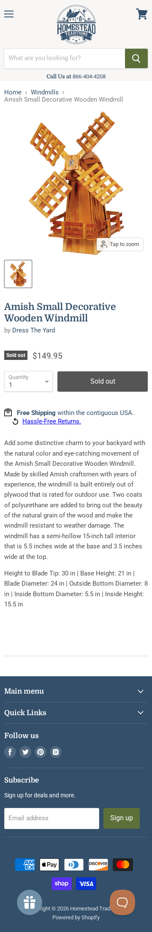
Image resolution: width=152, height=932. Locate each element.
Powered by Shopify (76, 917)
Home (13, 92)
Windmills (45, 92)
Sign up (121, 818)
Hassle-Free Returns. (51, 421)
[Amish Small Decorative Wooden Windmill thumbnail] (18, 274)
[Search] (136, 58)
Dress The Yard (33, 330)
